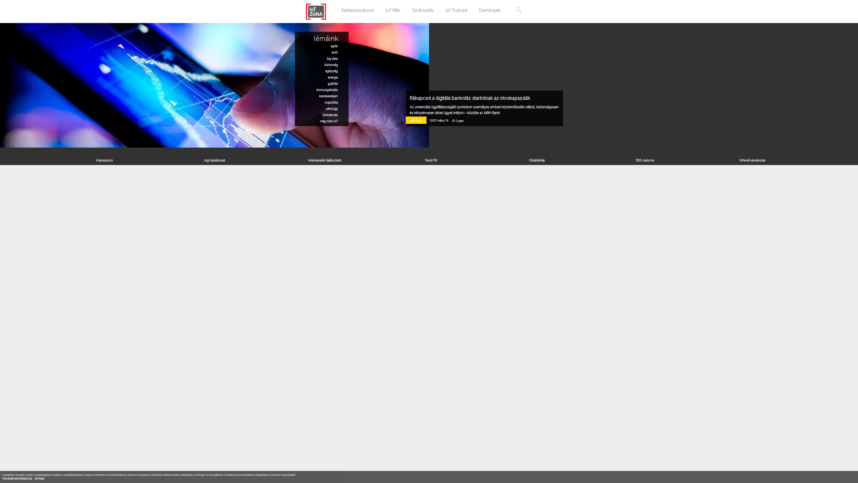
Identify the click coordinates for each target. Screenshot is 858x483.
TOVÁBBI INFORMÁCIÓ (17, 478)
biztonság (331, 64)
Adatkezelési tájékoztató (324, 160)
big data (332, 58)
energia (333, 77)
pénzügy (332, 108)
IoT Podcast (456, 10)
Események (489, 10)
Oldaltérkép (537, 160)
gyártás (333, 83)
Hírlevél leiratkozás (752, 160)
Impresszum (104, 160)
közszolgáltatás (327, 89)
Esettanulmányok (357, 10)
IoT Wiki (393, 10)
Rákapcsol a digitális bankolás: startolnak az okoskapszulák (470, 98)
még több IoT (329, 121)
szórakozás (330, 114)
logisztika (331, 102)
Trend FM (431, 160)
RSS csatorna (645, 160)
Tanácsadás (422, 10)
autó (335, 52)
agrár (334, 46)
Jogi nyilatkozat (214, 160)
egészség (331, 71)
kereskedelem (328, 96)
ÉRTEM (39, 478)
